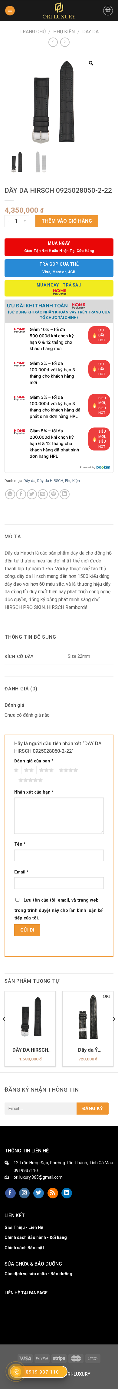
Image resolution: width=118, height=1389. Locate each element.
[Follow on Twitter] (38, 1193)
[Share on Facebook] (21, 494)
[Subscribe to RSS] (53, 1193)
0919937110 (26, 1170)
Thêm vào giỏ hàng (66, 221)
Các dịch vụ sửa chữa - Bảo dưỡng (38, 1273)
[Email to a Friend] (43, 494)
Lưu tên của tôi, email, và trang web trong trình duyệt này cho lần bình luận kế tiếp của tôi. (58, 909)
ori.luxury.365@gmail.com (38, 1177)
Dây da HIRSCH (50, 480)
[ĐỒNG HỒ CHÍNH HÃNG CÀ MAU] (59, 10)
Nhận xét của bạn (34, 792)
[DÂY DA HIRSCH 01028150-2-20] (30, 1016)
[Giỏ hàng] (108, 10)
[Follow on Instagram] (24, 1193)
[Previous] (4, 1031)
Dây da (90, 31)
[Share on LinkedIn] (65, 494)
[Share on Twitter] (32, 494)
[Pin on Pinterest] (54, 494)
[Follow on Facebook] (10, 1193)
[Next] (114, 1031)
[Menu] (10, 11)
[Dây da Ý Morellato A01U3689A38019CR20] (88, 1016)
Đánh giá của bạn (34, 761)
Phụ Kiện (64, 31)
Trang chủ (32, 31)
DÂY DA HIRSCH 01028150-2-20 (30, 1050)
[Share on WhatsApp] (10, 494)
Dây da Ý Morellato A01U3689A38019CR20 (87, 1050)
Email (21, 872)
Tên (20, 844)
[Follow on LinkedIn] (66, 1193)
